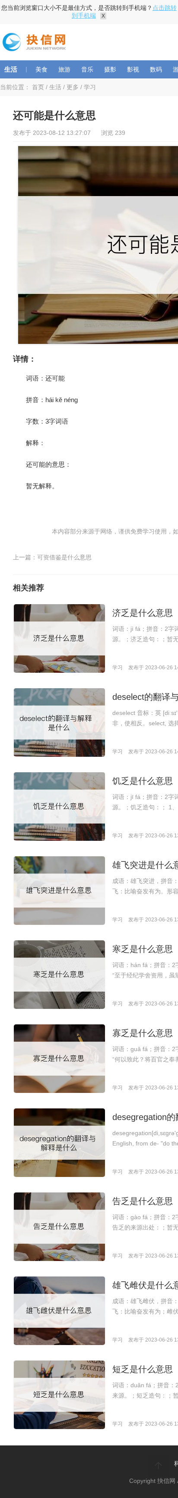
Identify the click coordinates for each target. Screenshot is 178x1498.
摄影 (110, 69)
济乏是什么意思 (142, 613)
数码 (156, 69)
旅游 (64, 69)
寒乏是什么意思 (142, 949)
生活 (10, 69)
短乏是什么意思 (142, 1369)
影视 (133, 69)
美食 (41, 69)
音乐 (87, 69)
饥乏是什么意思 (142, 781)
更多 (73, 87)
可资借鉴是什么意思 (64, 557)
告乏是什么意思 (142, 1201)
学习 (90, 87)
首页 (38, 87)
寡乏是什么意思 (142, 1033)
